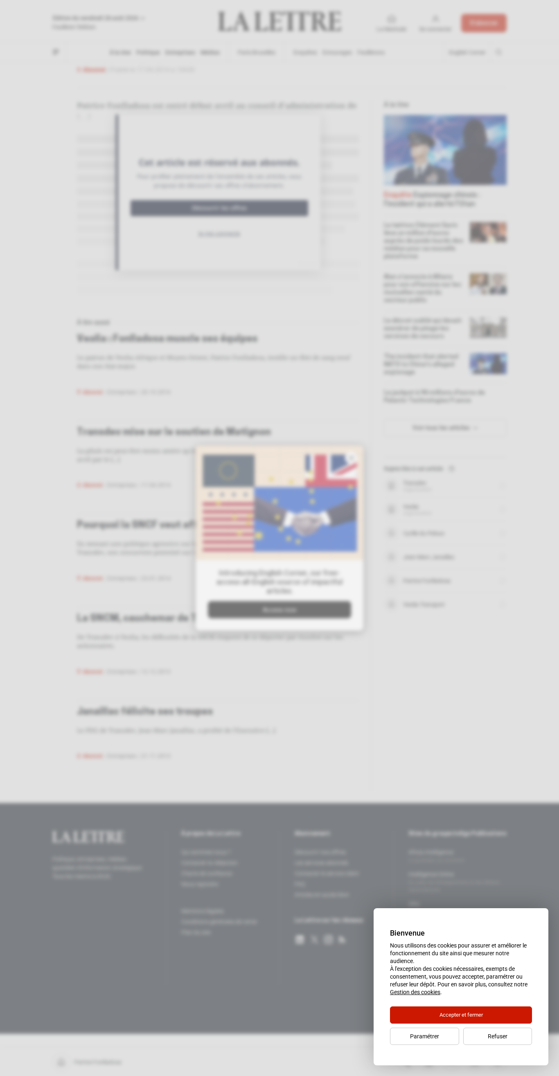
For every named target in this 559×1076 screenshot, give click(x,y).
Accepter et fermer (461, 1015)
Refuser (497, 1036)
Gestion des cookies (415, 992)
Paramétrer (424, 1036)
